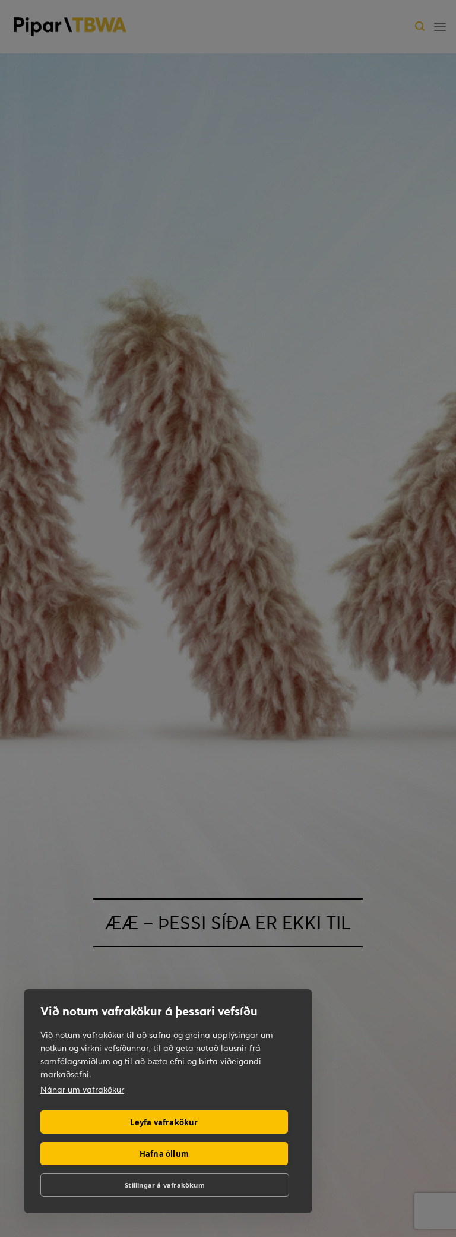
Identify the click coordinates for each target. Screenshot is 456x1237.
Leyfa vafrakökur (164, 1122)
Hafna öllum (164, 1153)
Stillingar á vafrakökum (165, 1185)
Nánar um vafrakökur (82, 1089)
